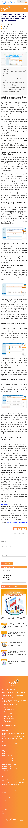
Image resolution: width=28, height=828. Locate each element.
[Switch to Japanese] (13, 2)
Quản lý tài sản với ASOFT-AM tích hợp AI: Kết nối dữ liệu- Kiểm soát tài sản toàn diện (17, 644)
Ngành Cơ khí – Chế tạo (8, 755)
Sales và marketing (7, 573)
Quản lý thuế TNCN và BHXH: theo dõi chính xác (14, 87)
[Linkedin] (19, 529)
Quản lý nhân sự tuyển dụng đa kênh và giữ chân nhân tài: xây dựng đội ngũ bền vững (13, 90)
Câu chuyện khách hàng (8, 805)
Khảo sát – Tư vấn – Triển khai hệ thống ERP (13, 782)
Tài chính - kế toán (7, 577)
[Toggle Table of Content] (23, 69)
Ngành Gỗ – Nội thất (7, 762)
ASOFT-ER (4, 505)
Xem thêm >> (5, 745)
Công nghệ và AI (7, 579)
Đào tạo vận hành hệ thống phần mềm (11, 790)
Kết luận (5, 93)
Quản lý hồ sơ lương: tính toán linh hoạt (11, 85)
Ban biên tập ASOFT (8, 24)
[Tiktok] (17, 819)
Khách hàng (5, 802)
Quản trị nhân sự (7, 575)
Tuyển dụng (5, 809)
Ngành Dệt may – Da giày (8, 758)
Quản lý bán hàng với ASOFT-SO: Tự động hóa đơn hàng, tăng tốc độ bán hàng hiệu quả (17, 625)
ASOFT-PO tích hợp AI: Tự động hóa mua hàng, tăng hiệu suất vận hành (17, 661)
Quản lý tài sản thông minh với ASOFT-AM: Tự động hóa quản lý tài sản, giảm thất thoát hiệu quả (17, 653)
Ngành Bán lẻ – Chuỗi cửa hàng (9, 768)
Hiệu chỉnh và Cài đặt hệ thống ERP (10, 784)
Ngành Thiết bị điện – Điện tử (9, 764)
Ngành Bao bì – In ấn (7, 766)
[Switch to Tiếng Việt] (3, 2)
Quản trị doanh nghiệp (8, 570)
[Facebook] (15, 529)
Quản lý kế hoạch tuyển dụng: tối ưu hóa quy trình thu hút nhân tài (14, 72)
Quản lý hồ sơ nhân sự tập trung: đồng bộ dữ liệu (13, 82)
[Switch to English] (7, 2)
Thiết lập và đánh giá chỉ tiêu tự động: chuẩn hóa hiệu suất (13, 79)
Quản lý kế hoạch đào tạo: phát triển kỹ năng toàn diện (13, 75)
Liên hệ (3, 813)
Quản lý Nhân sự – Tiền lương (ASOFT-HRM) (13, 741)
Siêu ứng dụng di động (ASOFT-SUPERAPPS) (13, 736)
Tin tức (3, 811)
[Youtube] (14, 819)
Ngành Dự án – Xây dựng (8, 760)
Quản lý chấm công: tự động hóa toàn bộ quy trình (14, 84)
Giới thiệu (4, 807)
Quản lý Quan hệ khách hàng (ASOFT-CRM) (12, 743)
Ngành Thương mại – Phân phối (9, 753)
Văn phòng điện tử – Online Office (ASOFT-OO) (13, 738)
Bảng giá (4, 800)
